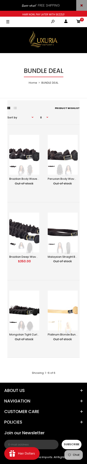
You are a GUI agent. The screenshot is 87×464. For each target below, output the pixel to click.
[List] (15, 108)
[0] (78, 22)
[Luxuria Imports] (43, 40)
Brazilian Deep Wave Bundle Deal (32, 257)
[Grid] (8, 108)
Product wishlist (67, 108)
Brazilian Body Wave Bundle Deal (31, 179)
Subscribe (71, 444)
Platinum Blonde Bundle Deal (67, 335)
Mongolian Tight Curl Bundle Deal (31, 335)
